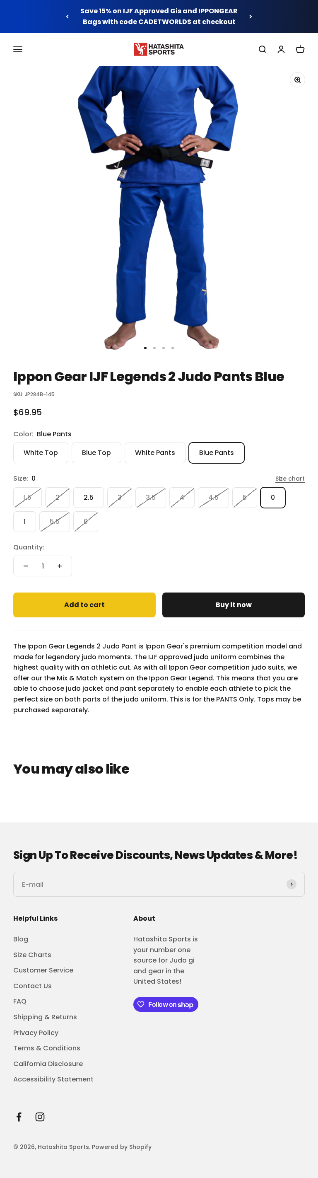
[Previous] (67, 16)
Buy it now (234, 605)
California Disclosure (48, 1064)
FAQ (19, 1001)
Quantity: (28, 547)
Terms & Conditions (46, 1048)
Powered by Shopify (122, 1147)
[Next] (250, 16)
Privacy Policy (35, 1033)
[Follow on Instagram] (40, 1116)
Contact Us (32, 986)
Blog (20, 939)
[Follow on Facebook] (18, 1116)
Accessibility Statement (53, 1079)
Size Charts (32, 955)
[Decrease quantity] (26, 566)
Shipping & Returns (45, 1017)
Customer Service (43, 970)
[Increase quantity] (60, 566)
